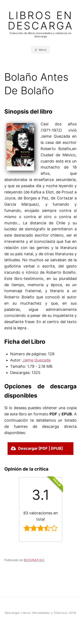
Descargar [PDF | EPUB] (40, 448)
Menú (42, 50)
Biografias (34, 560)
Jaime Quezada (36, 360)
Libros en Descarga (40, 20)
